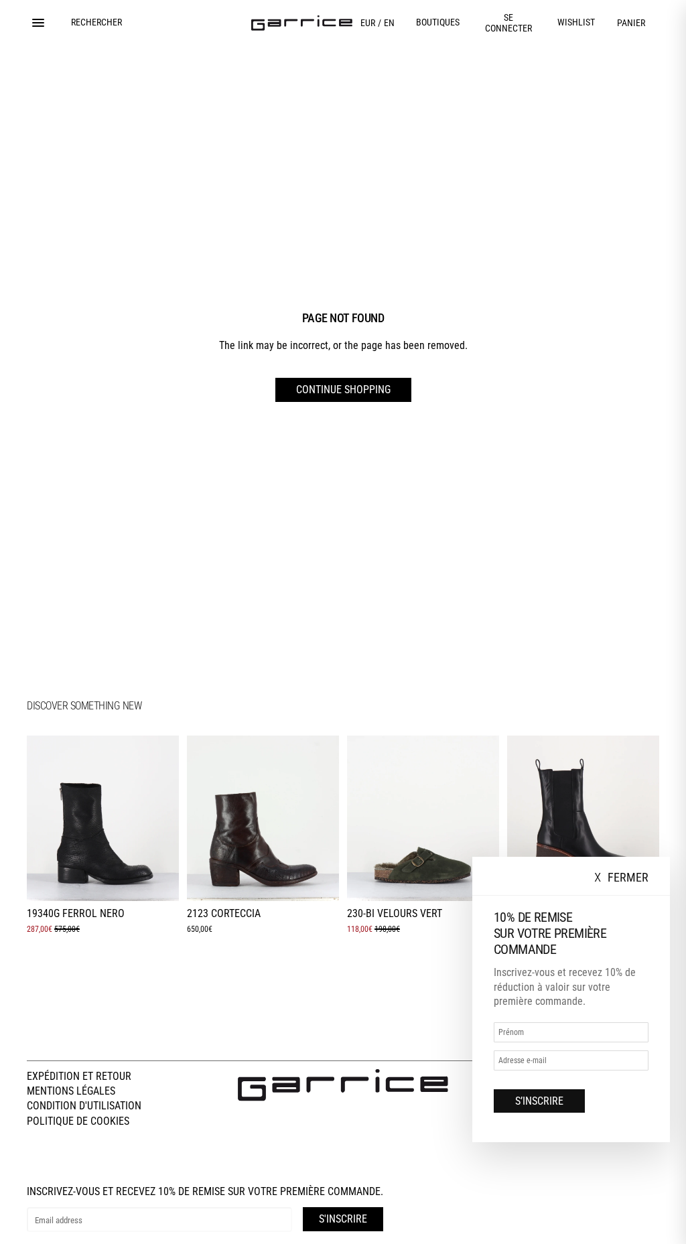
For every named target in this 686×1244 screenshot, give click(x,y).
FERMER (621, 878)
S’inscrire (539, 1101)
